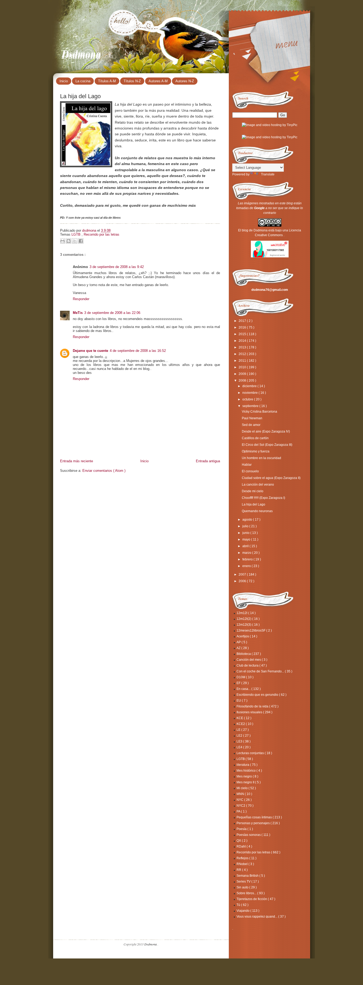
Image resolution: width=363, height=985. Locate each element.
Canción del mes (249, 660)
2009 (243, 374)
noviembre (250, 393)
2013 (243, 347)
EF (239, 683)
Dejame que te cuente (90, 351)
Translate (268, 174)
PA (239, 811)
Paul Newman (252, 418)
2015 (243, 334)
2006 (243, 581)
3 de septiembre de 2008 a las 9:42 (117, 267)
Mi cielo (242, 788)
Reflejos (243, 858)
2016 (243, 327)
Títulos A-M (107, 81)
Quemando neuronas (257, 511)
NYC (240, 800)
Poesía (242, 829)
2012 (243, 354)
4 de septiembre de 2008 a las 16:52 (138, 351)
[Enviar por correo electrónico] (62, 241)
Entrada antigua (208, 461)
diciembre (250, 386)
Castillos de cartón (255, 438)
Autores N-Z (184, 81)
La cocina (82, 81)
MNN (241, 794)
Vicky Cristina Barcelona (259, 411)
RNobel (242, 864)
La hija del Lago (253, 504)
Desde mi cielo (252, 491)
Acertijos (243, 636)
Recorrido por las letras (101, 234)
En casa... (244, 689)
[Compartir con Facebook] (80, 241)
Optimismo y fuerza (255, 451)
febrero (248, 559)
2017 (243, 321)
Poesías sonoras (249, 835)
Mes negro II (246, 782)
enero (247, 566)
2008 (243, 380)
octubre (248, 399)
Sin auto (243, 887)
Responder (81, 299)
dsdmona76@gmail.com (269, 290)
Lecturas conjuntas (251, 753)
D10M (241, 677)
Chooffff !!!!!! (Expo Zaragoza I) (263, 498)
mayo (246, 539)
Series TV (244, 881)
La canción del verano (258, 484)
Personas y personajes (254, 823)
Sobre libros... (247, 893)
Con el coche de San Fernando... (261, 671)
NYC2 (241, 805)
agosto (247, 519)
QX (239, 841)
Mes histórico (246, 770)
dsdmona (89, 230)
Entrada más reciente (76, 461)
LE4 (240, 747)
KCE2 (241, 724)
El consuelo (250, 471)
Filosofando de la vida (253, 706)
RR (239, 870)
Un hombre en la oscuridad (261, 458)
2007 (243, 574)
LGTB (76, 234)
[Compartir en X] (74, 241)
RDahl (242, 846)
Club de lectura (248, 665)
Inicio (64, 81)
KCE (240, 718)
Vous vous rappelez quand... (257, 916)
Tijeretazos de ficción (252, 899)
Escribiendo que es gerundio (258, 695)
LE (239, 730)
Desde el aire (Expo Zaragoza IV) (266, 431)
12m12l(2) (244, 619)
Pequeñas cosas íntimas (255, 817)
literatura (243, 765)
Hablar (247, 464)
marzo (247, 553)
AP (239, 642)
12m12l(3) (244, 625)
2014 (243, 341)
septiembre (250, 406)
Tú (239, 905)
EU (239, 700)
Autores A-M (158, 81)
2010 (243, 367)
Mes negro (245, 776)
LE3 (240, 741)
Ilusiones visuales (250, 712)
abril (246, 546)
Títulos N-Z (132, 81)
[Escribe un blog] (68, 241)
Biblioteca (244, 654)
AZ (239, 648)
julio (245, 526)
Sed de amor (251, 425)
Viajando (243, 911)
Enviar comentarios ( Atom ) (103, 471)
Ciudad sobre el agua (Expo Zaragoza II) (271, 478)
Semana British (248, 876)
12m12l (242, 613)
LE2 (240, 735)
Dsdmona (81, 53)
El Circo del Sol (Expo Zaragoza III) (267, 445)
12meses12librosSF (251, 630)
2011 (243, 360)
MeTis (78, 313)
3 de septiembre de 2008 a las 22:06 (112, 313)
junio (246, 533)
